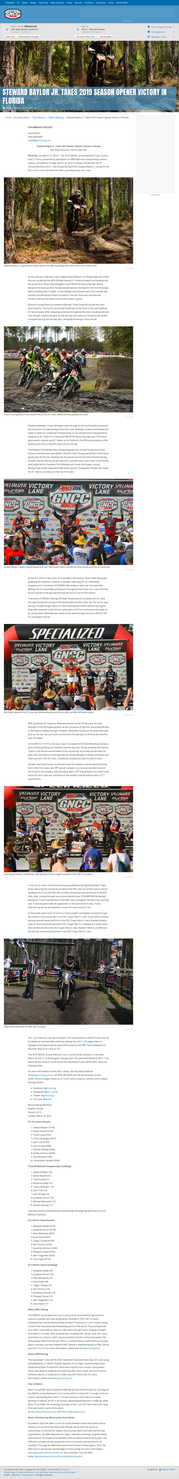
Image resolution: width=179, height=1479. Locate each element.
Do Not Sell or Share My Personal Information (56, 1472)
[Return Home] (13, 19)
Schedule (9, 2)
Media (33, 2)
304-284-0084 (53, 1469)
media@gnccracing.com (39, 140)
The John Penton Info (85, 36)
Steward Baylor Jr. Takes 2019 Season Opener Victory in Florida (98, 117)
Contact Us (65, 1469)
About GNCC (122, 2)
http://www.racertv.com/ (73, 1411)
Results (78, 2)
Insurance (101, 2)
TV (18, 2)
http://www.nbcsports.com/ (43, 1411)
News (25, 2)
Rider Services (57, 2)
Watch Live (10, 36)
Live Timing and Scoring (161, 27)
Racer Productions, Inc (25, 1475)
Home (8, 117)
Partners (89, 2)
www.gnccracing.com (40, 1075)
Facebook (39, 1078)
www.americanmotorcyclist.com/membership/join (58, 1456)
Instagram (80, 1078)
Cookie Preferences (26, 1472)
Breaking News (21, 117)
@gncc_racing (51, 1091)
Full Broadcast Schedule (28, 36)
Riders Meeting (56, 117)
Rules (69, 2)
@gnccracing (50, 1088)
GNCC (31, 159)
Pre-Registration (158, 32)
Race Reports (38, 117)
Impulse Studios (168, 1469)
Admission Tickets (159, 37)
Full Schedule (105, 36)
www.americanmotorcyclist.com (47, 1452)
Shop (110, 2)
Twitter (66, 1078)
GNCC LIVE (81, 1041)
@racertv (47, 1099)
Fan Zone (43, 2)
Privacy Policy (9, 1472)
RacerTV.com (38, 1348)
